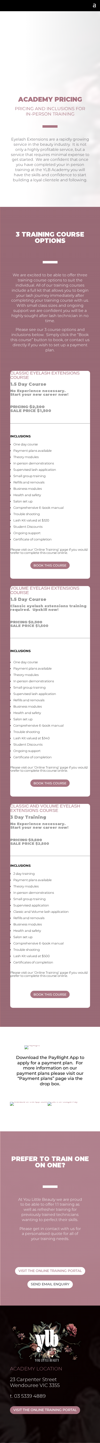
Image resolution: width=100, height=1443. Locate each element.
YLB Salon (56, 15)
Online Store (83, 15)
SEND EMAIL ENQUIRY (50, 1284)
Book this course (50, 565)
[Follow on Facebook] (6, 5)
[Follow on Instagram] (16, 5)
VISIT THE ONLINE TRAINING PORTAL (50, 1271)
